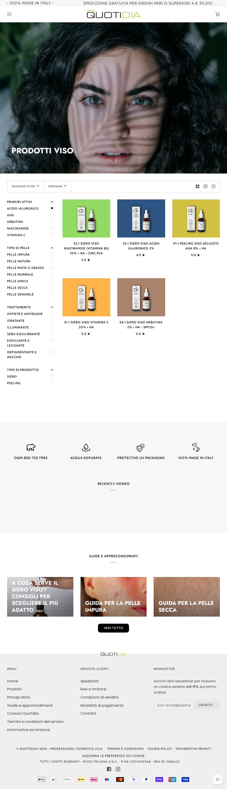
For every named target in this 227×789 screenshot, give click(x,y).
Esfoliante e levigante (18, 343)
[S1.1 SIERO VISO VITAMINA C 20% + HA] (86, 297)
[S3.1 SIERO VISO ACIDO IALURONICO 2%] (141, 218)
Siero (12, 376)
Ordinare (56, 186)
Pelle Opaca (17, 281)
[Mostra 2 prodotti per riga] (198, 186)
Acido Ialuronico (23, 208)
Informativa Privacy (193, 748)
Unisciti (206, 705)
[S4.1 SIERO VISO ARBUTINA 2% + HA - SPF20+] (141, 297)
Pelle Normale (20, 274)
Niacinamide (18, 228)
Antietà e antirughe (25, 314)
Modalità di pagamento (102, 705)
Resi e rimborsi (93, 689)
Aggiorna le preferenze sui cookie (113, 756)
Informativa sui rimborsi (28, 729)
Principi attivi (18, 697)
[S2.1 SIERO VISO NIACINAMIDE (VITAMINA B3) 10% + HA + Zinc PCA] (86, 218)
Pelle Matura (19, 261)
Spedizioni (89, 681)
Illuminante (18, 327)
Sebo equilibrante (23, 334)
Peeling (14, 383)
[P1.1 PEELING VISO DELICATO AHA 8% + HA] (196, 218)
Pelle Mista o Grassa (25, 268)
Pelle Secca (17, 287)
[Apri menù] (13, 14)
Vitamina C (16, 235)
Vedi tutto (113, 628)
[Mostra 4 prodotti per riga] (214, 186)
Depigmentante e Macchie (22, 354)
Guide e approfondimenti (30, 705)
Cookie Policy (159, 748)
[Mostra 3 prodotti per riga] (205, 186)
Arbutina (15, 222)
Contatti (88, 713)
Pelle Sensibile (20, 294)
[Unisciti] (83, 770)
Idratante (16, 320)
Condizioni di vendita (99, 697)
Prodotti (14, 689)
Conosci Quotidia (23, 713)
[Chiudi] (89, 745)
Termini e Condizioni (125, 748)
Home (12, 681)
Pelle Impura (18, 254)
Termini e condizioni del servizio (35, 721)
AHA (10, 215)
